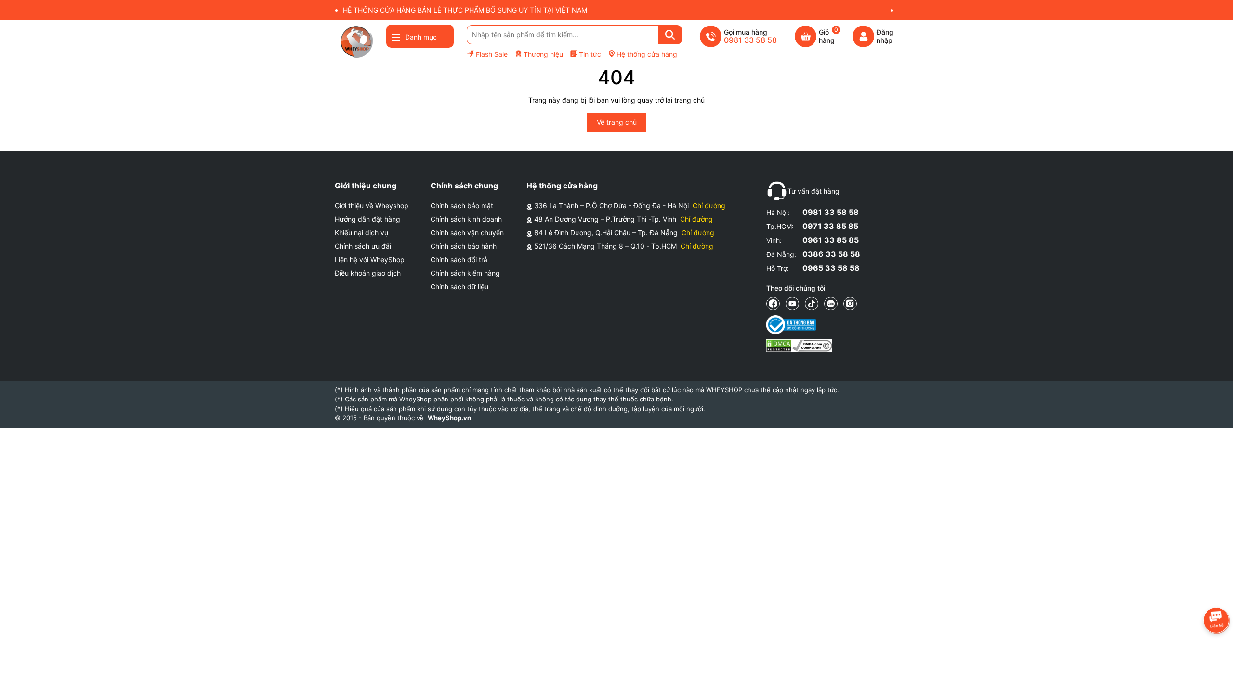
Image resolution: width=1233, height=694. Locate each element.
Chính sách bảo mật (462, 205)
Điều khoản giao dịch (368, 273)
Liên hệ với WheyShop (370, 259)
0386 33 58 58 (831, 254)
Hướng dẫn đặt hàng (367, 219)
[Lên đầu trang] (1216, 677)
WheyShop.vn (449, 418)
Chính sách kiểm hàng (465, 273)
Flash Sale (492, 54)
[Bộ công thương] (799, 324)
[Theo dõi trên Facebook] (773, 303)
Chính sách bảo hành (464, 246)
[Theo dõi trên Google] (850, 303)
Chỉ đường (709, 205)
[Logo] (356, 42)
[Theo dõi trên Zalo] (831, 303)
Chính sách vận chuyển (467, 232)
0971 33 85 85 (830, 226)
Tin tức (590, 54)
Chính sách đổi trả (459, 259)
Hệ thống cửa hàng (646, 54)
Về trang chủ (617, 122)
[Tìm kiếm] (670, 34)
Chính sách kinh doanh (466, 219)
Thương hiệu (543, 54)
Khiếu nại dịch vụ (361, 232)
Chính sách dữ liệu (459, 286)
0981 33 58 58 (830, 212)
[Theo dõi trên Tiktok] (811, 303)
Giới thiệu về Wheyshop (371, 205)
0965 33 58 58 (831, 268)
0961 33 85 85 (830, 240)
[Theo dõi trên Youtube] (792, 303)
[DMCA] (799, 345)
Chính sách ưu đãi (363, 246)
